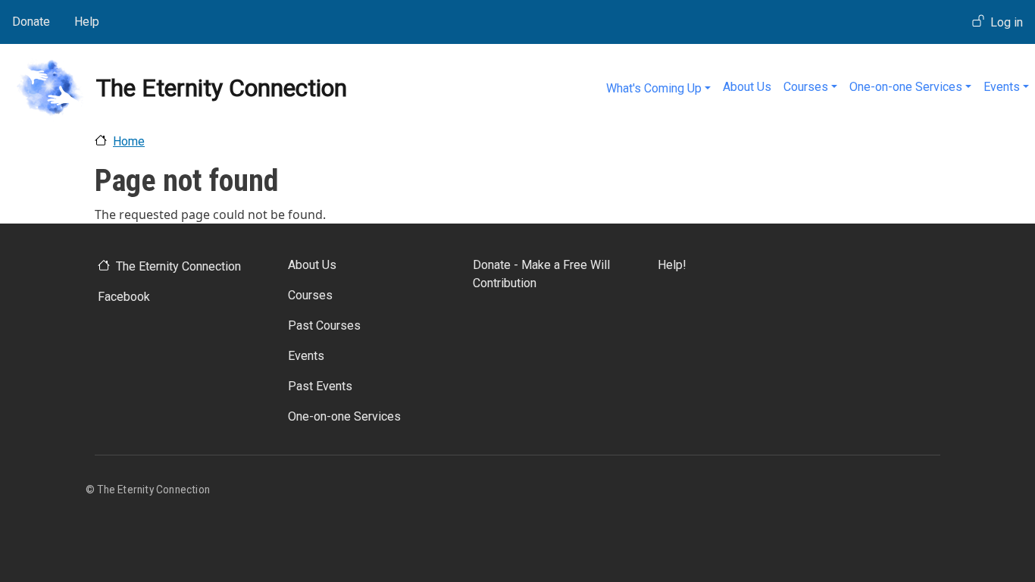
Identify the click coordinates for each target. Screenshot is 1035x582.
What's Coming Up (654, 88)
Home (129, 141)
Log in (1006, 22)
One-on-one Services (905, 87)
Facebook (124, 296)
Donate (31, 21)
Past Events (320, 386)
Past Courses (324, 325)
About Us (747, 87)
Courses (805, 87)
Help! (672, 265)
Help (86, 21)
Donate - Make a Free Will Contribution (541, 274)
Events (1001, 87)
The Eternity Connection (178, 266)
